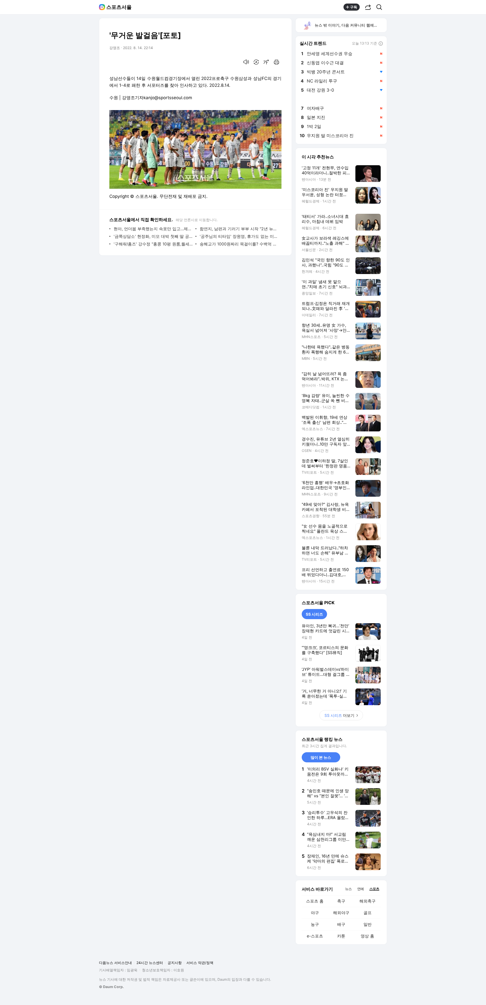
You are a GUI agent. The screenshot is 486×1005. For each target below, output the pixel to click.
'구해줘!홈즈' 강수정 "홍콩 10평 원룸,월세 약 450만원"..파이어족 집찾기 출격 (153, 243)
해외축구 (367, 901)
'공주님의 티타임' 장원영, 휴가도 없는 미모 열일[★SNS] (239, 236)
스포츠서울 (119, 7)
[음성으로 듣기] (246, 62)
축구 (341, 901)
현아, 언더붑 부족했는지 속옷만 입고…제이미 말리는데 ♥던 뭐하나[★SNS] (153, 228)
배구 (341, 924)
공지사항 (175, 962)
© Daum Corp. (111, 987)
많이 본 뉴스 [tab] (321, 757)
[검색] (381, 7)
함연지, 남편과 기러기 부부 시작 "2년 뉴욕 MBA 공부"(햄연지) (239, 228)
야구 (315, 912)
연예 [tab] (360, 889)
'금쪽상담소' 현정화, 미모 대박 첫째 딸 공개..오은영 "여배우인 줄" (153, 236)
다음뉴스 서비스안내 (115, 962)
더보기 (339, 715)
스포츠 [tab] (374, 889)
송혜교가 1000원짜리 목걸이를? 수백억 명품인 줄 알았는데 (239, 243)
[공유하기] (368, 7)
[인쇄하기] (276, 62)
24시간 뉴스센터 (149, 962)
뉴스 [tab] (348, 888)
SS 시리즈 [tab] (314, 614)
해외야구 (341, 912)
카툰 (341, 935)
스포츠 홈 (314, 901)
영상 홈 (367, 935)
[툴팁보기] (381, 43)
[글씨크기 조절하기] (266, 62)
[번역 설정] (256, 62)
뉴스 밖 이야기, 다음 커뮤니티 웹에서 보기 (350, 25)
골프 (367, 912)
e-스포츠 (315, 935)
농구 (315, 924)
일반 (367, 924)
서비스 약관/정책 (199, 962)
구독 (353, 7)
